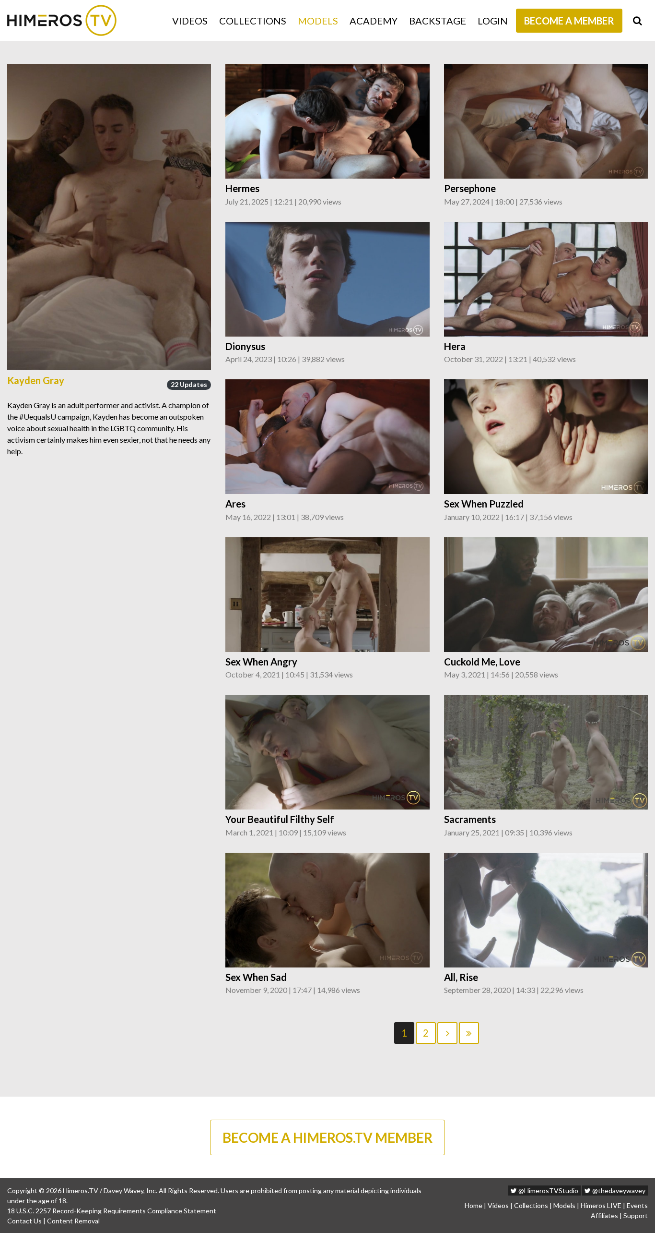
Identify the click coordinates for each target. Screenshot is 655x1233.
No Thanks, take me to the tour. (327, 225)
